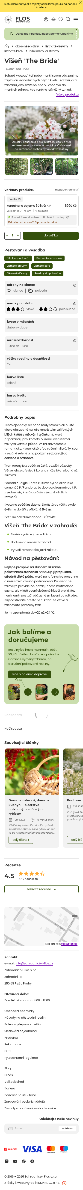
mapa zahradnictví (67, 189)
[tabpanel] (41, 34)
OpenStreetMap (69, 944)
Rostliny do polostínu (48, 273)
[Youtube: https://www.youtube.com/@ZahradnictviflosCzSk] (15, 1161)
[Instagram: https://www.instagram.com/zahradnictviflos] (6, 1161)
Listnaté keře (42, 266)
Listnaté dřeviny (17, 266)
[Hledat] (68, 19)
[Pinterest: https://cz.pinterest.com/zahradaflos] (23, 1161)
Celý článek (20, 839)
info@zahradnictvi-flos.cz (34, 963)
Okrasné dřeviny (17, 273)
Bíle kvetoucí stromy (49, 258)
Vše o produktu (67, 94)
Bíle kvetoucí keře (18, 258)
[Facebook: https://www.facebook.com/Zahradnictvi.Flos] (32, 1161)
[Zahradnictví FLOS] (17, 19)
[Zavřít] (80, 2)
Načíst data (26, 716)
